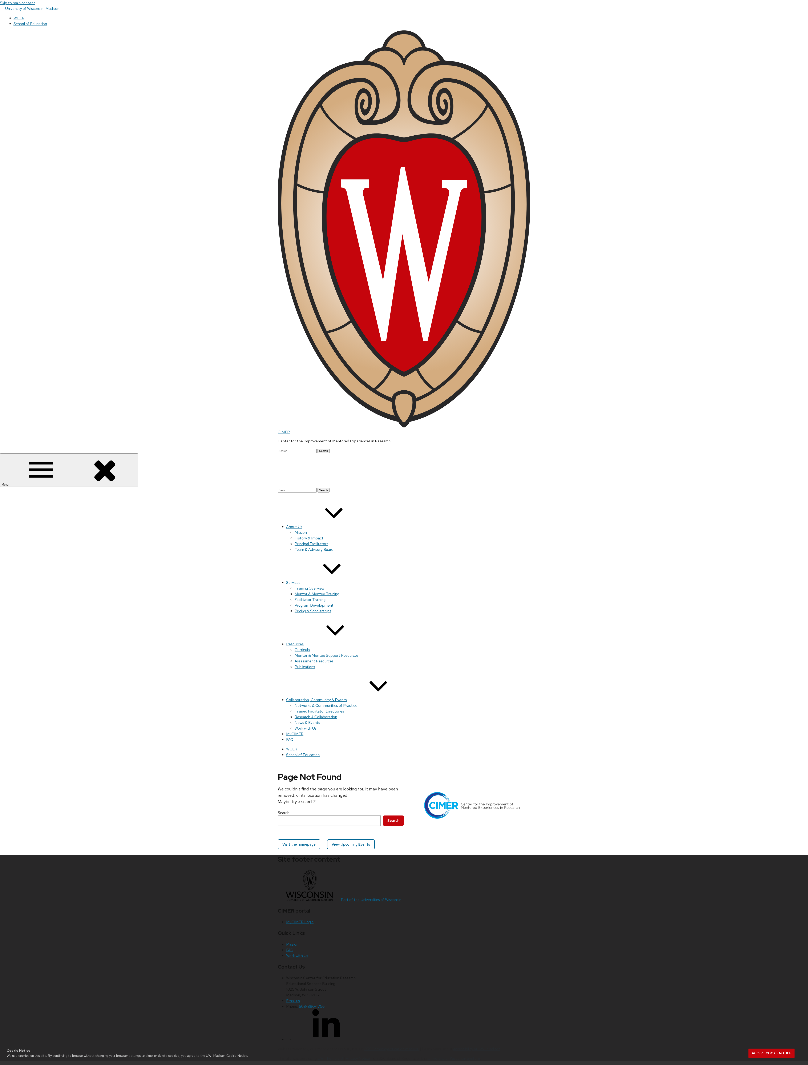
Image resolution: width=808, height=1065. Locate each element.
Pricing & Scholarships (313, 611)
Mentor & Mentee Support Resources (327, 655)
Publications (305, 666)
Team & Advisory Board (314, 549)
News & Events (307, 722)
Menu (5, 484)
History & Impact (309, 538)
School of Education (30, 23)
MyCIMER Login (300, 922)
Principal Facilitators (311, 543)
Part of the (371, 899)
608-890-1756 (312, 1006)
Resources (295, 644)
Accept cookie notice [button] (771, 1053)
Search (283, 812)
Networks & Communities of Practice (326, 705)
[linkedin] (326, 1039)
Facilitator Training (310, 599)
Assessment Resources (314, 661)
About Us (294, 526)
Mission (301, 532)
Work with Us (305, 728)
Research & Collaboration (316, 716)
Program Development (314, 605)
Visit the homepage (299, 844)
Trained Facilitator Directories (319, 711)
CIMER (284, 432)
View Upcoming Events (351, 844)
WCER (18, 18)
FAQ (289, 739)
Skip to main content (17, 2)
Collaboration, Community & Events (316, 699)
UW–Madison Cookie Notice (226, 1055)
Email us (293, 1000)
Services (293, 582)
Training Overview (309, 588)
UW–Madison (32, 8)
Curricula (302, 649)
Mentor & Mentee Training (317, 593)
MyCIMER (294, 733)
